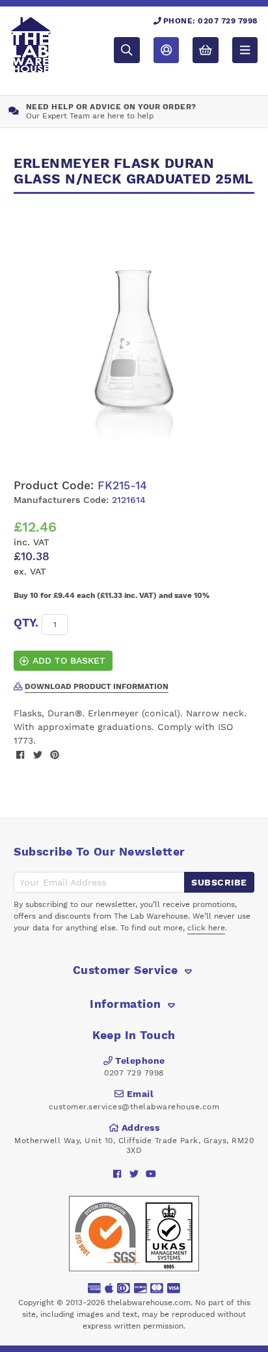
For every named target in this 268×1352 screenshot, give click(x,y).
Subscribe (219, 882)
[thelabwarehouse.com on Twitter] (134, 1173)
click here (206, 927)
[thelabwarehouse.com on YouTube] (151, 1173)
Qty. (26, 622)
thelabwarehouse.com (149, 1302)
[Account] (166, 49)
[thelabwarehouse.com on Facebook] (117, 1173)
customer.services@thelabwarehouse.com (134, 1106)
